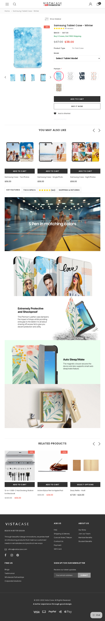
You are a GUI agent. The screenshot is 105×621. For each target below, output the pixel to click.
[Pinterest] (18, 555)
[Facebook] (7, 555)
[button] (59, 28)
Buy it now (77, 106)
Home (7, 11)
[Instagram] (13, 555)
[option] (28, 48)
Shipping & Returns (69, 190)
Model (56, 53)
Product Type (59, 48)
